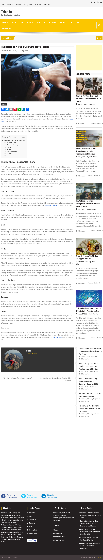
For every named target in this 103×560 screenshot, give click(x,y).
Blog (30, 516)
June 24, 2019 (15, 51)
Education (52, 22)
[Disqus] (37, 410)
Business (5, 22)
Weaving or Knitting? (12, 145)
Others (4, 104)
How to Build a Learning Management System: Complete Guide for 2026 (88, 203)
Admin (26, 51)
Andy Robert (93, 157)
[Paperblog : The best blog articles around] (32, 541)
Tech (70, 22)
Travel (78, 22)
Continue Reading (96, 123)
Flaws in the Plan (11, 142)
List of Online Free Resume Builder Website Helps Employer (55, 379)
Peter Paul (92, 209)
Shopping (62, 22)
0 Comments (81, 123)
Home (3, 5)
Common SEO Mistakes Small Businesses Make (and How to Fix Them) (88, 98)
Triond (99, 557)
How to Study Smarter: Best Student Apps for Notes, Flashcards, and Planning (86, 151)
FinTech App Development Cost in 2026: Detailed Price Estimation (89, 408)
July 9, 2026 (81, 157)
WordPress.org (59, 540)
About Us (10, 5)
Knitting (9, 149)
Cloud (14, 22)
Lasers (8, 156)
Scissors (9, 153)
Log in (56, 530)
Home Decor (41, 22)
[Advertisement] (89, 57)
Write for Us (46, 5)
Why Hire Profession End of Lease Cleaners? (18, 378)
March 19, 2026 (83, 262)
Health (21, 22)
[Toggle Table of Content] (22, 137)
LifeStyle (30, 22)
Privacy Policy (28, 5)
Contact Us (37, 5)
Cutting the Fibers (12, 151)
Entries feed (58, 533)
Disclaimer (18, 5)
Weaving (9, 147)
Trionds (6, 12)
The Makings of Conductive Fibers (14, 140)
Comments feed (59, 537)
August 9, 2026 (82, 104)
